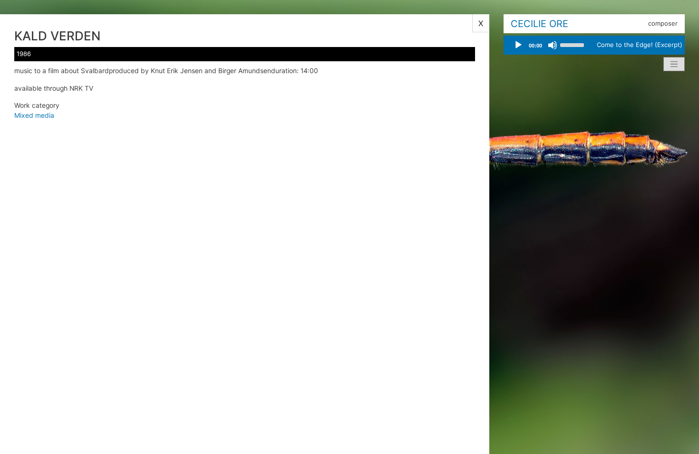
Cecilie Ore (539, 23)
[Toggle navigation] (674, 64)
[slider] (573, 44)
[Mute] (552, 45)
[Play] (518, 45)
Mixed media (34, 115)
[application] (549, 45)
